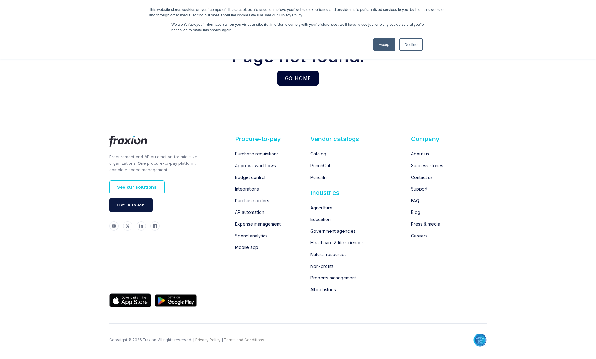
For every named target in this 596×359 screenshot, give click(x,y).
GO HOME (298, 78)
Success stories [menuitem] (427, 165)
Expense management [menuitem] (258, 224)
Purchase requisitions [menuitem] (257, 153)
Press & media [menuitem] (425, 224)
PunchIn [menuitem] (318, 177)
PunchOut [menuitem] (320, 165)
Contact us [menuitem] (422, 177)
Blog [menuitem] (415, 212)
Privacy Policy (208, 340)
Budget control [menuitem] (250, 177)
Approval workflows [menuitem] (255, 165)
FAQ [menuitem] (415, 200)
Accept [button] (384, 44)
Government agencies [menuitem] (333, 231)
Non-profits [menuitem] (322, 266)
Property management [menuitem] (333, 277)
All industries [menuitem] (323, 289)
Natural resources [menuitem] (328, 254)
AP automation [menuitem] (249, 212)
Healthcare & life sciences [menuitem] (337, 242)
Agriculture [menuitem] (321, 207)
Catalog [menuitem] (318, 153)
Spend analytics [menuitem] (251, 235)
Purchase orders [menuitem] (252, 200)
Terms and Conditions (244, 340)
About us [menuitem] (420, 153)
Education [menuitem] (320, 219)
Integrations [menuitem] (247, 188)
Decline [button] (411, 44)
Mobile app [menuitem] (246, 247)
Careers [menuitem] (419, 235)
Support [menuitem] (419, 188)
